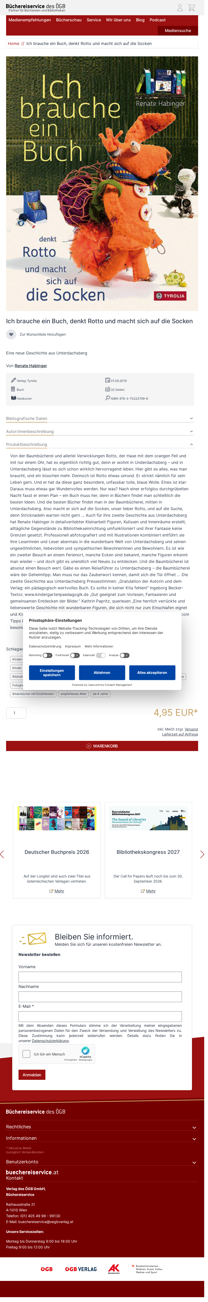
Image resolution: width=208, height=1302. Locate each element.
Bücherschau (69, 19)
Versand (191, 729)
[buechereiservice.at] (102, 1172)
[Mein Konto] (180, 7)
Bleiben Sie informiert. (94, 936)
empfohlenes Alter (73, 694)
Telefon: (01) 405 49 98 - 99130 (33, 1216)
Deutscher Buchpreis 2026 (57, 852)
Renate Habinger (31, 365)
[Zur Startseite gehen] (35, 5)
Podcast (158, 19)
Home (13, 43)
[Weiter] (202, 854)
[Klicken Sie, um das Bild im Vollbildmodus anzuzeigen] (102, 183)
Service (94, 19)
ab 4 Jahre (100, 694)
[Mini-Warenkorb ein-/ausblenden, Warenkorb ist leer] (191, 7)
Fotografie (19, 685)
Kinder (17, 668)
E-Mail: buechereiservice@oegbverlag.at (39, 1221)
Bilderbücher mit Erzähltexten (33, 694)
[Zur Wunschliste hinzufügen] (11, 334)
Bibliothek (19, 676)
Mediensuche (178, 30)
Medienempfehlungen (30, 19)
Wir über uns (118, 19)
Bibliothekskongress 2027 (148, 852)
